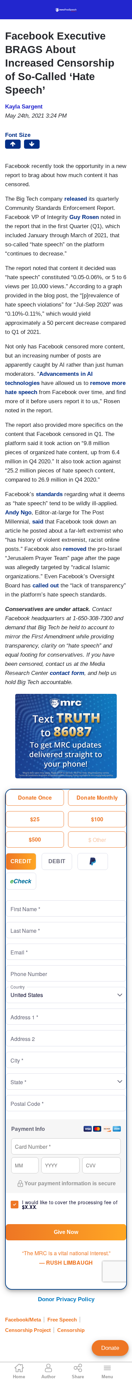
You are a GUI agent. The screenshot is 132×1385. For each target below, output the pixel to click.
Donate (110, 1348)
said (37, 521)
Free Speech (62, 1319)
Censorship (71, 1330)
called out (45, 585)
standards (49, 494)
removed (74, 549)
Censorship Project (28, 1330)
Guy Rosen (84, 217)
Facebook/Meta (23, 1319)
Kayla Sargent (24, 106)
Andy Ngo (18, 512)
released (75, 199)
